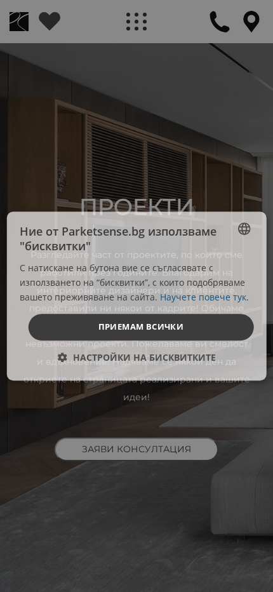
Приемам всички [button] (141, 326)
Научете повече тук (203, 297)
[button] (137, 357)
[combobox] (243, 228)
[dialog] (137, 296)
